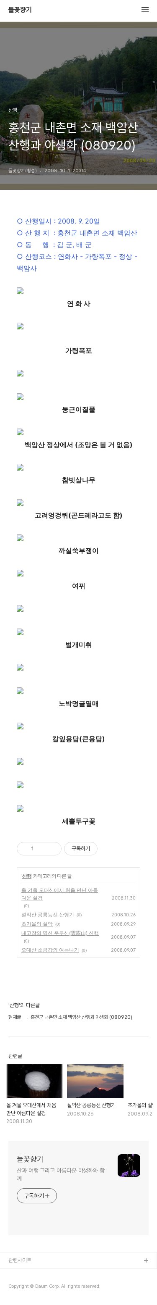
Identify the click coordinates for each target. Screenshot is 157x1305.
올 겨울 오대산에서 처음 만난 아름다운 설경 (59, 894)
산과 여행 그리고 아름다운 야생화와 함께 (61, 1174)
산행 (26, 876)
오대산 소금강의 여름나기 (50, 950)
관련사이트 (19, 1260)
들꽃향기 (20, 10)
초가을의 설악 (37, 924)
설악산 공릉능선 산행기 (47, 914)
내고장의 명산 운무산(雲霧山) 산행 (60, 933)
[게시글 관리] (52, 848)
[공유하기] (41, 848)
